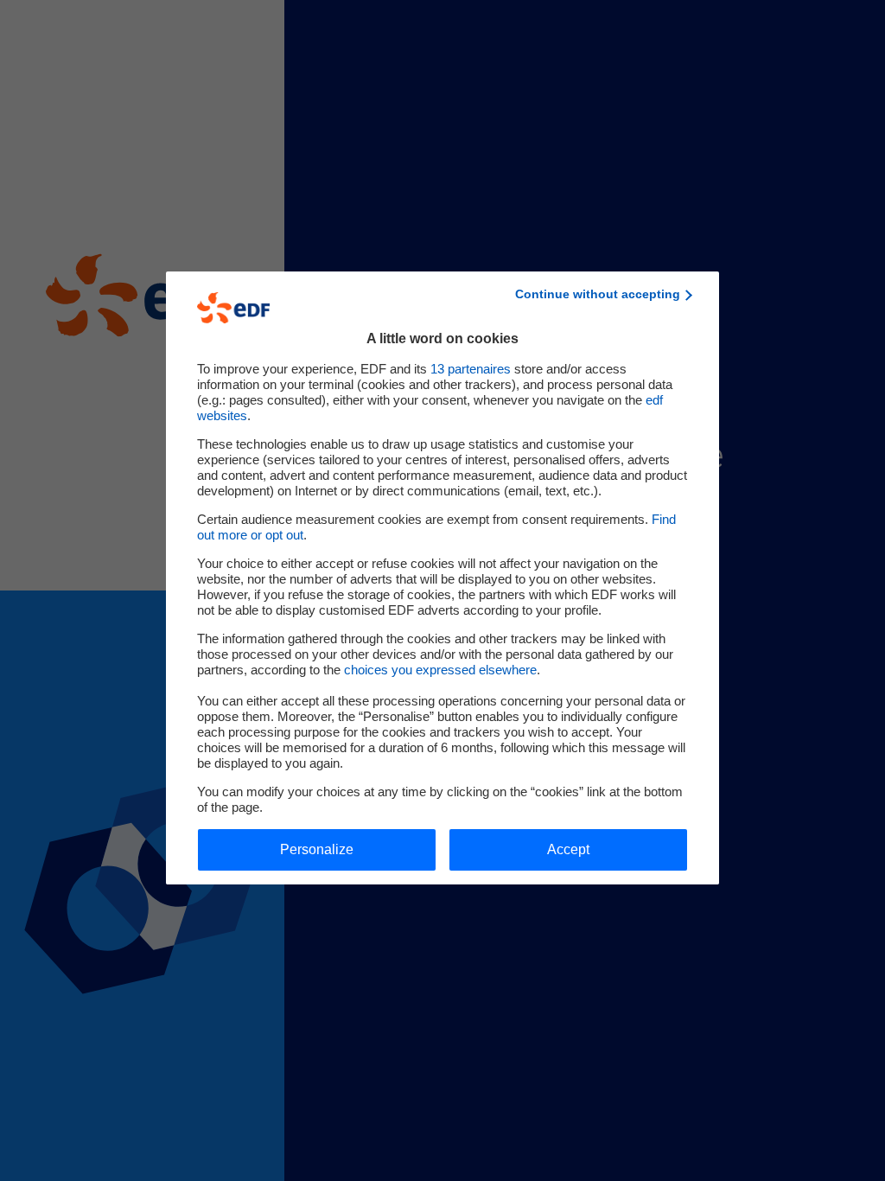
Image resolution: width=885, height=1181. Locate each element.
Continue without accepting (597, 294)
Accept (568, 849)
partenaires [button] (470, 368)
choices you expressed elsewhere (440, 669)
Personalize (316, 849)
